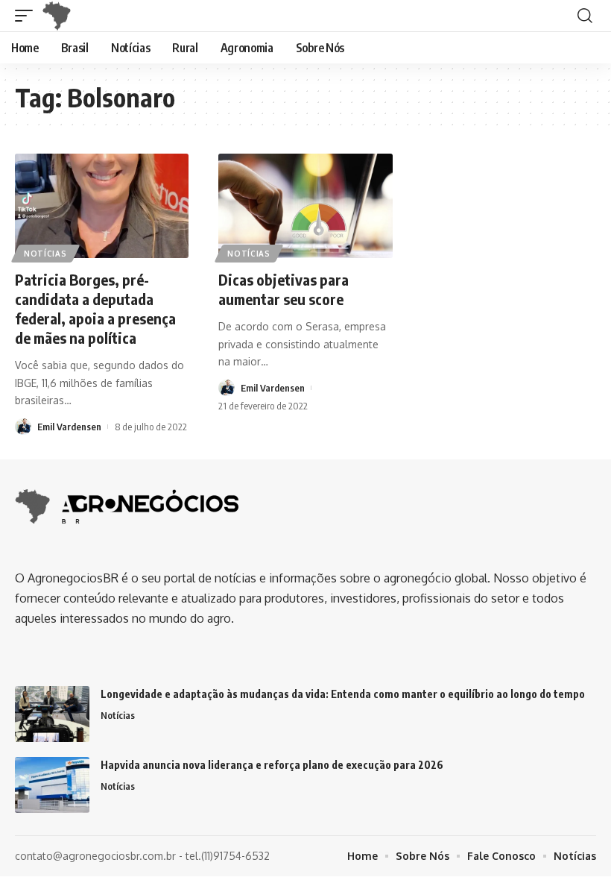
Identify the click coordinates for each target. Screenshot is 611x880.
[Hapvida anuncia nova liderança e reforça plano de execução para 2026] (52, 785)
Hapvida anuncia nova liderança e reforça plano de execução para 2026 (272, 764)
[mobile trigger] (27, 15)
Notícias (45, 253)
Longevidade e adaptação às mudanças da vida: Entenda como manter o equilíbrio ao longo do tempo (343, 694)
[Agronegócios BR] (59, 15)
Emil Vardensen (69, 427)
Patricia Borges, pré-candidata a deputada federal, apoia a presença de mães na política (95, 308)
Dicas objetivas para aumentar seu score (283, 289)
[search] (585, 15)
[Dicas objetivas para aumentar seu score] (305, 206)
